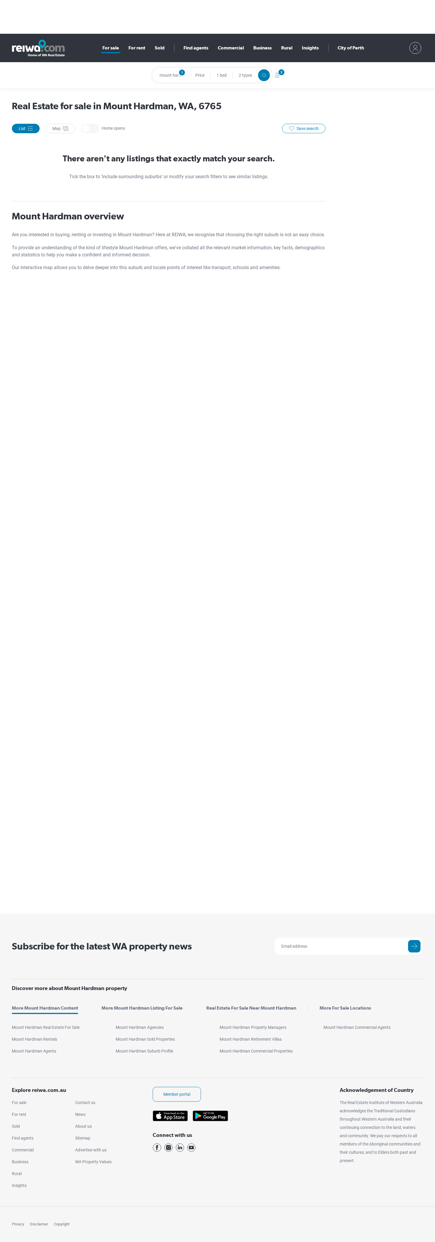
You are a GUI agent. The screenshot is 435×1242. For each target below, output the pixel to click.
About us (83, 1126)
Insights (310, 48)
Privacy (18, 1224)
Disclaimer (39, 1224)
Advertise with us (91, 1150)
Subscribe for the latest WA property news (102, 946)
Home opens (90, 128)
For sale (110, 48)
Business (262, 48)
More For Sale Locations (345, 1008)
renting (79, 234)
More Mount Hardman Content (45, 1008)
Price (199, 75)
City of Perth (351, 48)
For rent (136, 48)
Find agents (195, 48)
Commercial (231, 48)
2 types (245, 75)
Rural (286, 48)
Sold (160, 48)
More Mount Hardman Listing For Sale (142, 1008)
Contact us (85, 1102)
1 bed (222, 75)
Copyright (62, 1224)
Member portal (176, 1094)
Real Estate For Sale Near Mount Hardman (251, 1008)
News (80, 1114)
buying (62, 234)
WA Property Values (93, 1161)
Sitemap (82, 1138)
